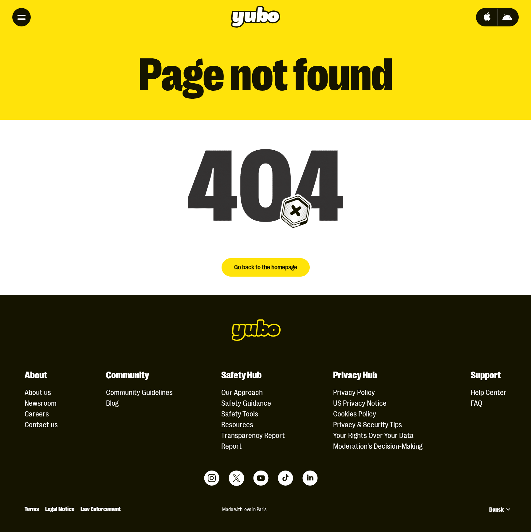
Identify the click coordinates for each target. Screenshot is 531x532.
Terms (32, 508)
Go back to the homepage (265, 266)
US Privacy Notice (360, 402)
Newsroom (41, 402)
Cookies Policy (354, 413)
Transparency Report (253, 435)
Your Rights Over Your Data (373, 435)
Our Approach (242, 392)
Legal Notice (59, 508)
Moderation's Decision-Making (378, 445)
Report (231, 445)
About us (38, 392)
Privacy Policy (354, 392)
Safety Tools (239, 413)
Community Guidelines (139, 392)
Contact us (41, 424)
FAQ (476, 402)
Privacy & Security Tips (367, 424)
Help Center (488, 392)
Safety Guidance (246, 402)
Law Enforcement (101, 508)
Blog (112, 402)
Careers (37, 413)
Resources (237, 424)
